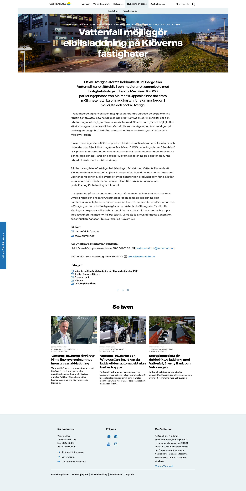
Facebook (109, 437)
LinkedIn (116, 437)
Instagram (116, 444)
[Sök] (193, 4)
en (180, 4)
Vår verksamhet (101, 4)
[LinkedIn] (123, 290)
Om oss (85, 4)
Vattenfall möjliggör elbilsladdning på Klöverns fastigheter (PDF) (106, 271)
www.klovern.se (85, 235)
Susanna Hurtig (82, 277)
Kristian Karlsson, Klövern (87, 274)
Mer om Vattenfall (163, 466)
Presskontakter (130, 11)
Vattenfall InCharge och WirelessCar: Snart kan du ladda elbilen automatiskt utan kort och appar (123, 361)
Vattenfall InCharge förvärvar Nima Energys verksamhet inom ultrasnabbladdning (73, 359)
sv (184, 4)
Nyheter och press (137, 4)
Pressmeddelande (77, 24)
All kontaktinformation (73, 452)
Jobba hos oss (157, 4)
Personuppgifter (80, 474)
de (188, 4)
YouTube (109, 444)
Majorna (79, 280)
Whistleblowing (99, 474)
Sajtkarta (130, 474)
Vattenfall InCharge (87, 231)
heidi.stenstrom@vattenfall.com (155, 248)
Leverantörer (68, 457)
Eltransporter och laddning (111, 24)
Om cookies (116, 474)
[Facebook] (118, 290)
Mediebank (113, 11)
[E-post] (128, 290)
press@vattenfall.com (141, 256)
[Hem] (59, 4)
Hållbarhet (118, 4)
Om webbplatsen (60, 474)
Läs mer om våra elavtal (74, 461)
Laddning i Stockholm (85, 283)
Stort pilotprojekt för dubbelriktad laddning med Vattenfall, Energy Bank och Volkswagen (170, 361)
